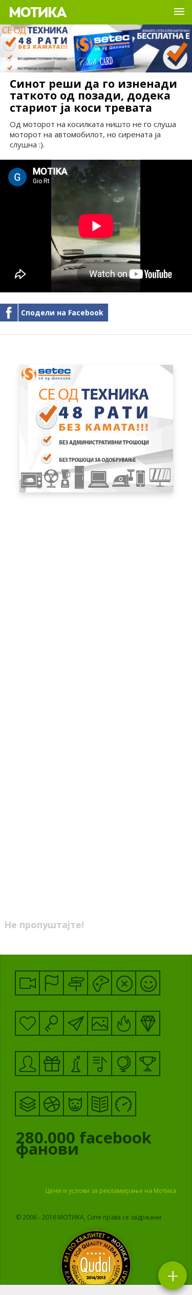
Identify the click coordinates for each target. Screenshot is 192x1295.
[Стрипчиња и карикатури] (27, 1063)
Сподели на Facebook (62, 312)
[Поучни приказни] (99, 1103)
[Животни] (75, 1103)
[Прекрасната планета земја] (123, 1063)
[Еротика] (123, 982)
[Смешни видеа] (27, 982)
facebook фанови (84, 1145)
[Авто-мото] (123, 1103)
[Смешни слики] (99, 1023)
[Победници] (147, 1063)
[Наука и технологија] (75, 1063)
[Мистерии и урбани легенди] (75, 982)
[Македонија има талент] (99, 1063)
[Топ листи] (27, 1103)
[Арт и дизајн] (147, 1023)
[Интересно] (51, 1063)
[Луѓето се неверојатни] (75, 1023)
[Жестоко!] (123, 1023)
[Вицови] (147, 982)
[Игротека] (99, 982)
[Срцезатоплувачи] (27, 1023)
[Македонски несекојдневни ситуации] (51, 982)
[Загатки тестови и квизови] (51, 1023)
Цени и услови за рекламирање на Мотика (111, 1190)
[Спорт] (51, 1103)
